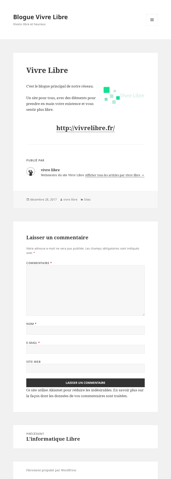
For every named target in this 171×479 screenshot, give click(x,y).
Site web (33, 362)
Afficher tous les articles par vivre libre (113, 175)
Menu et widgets (152, 25)
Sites (87, 199)
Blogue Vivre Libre (40, 17)
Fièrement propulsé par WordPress (51, 470)
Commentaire (39, 263)
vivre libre (70, 199)
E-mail (33, 343)
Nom (31, 324)
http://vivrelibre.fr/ (85, 128)
